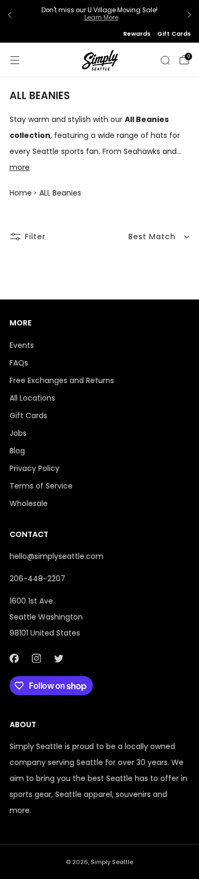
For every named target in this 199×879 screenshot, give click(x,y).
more (20, 167)
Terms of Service (41, 486)
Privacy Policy (34, 468)
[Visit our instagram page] (36, 658)
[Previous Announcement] (9, 15)
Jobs (18, 433)
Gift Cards (174, 33)
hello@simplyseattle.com (56, 556)
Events (22, 345)
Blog (17, 450)
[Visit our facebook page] (14, 658)
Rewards (137, 33)
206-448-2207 (37, 578)
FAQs (19, 362)
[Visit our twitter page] (58, 658)
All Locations (32, 398)
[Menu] (15, 60)
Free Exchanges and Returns (62, 380)
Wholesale (29, 503)
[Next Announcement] (189, 15)
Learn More (101, 17)
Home (21, 193)
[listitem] (99, 15)
